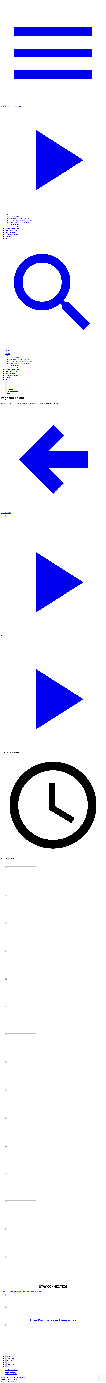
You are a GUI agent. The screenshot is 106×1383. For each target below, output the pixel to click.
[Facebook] (9, 383)
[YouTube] (8, 387)
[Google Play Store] (11, 391)
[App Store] (9, 389)
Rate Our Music (10, 232)
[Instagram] (9, 385)
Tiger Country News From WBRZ (53, 1320)
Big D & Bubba (14, 217)
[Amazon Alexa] (7, 393)
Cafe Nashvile (14, 224)
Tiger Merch (9, 238)
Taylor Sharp (13, 226)
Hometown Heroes (11, 234)
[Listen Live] (53, 581)
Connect (8, 236)
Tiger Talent (9, 215)
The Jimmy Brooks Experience (19, 219)
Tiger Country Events (12, 230)
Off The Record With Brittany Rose (21, 220)
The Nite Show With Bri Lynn (19, 222)
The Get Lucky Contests (13, 228)
